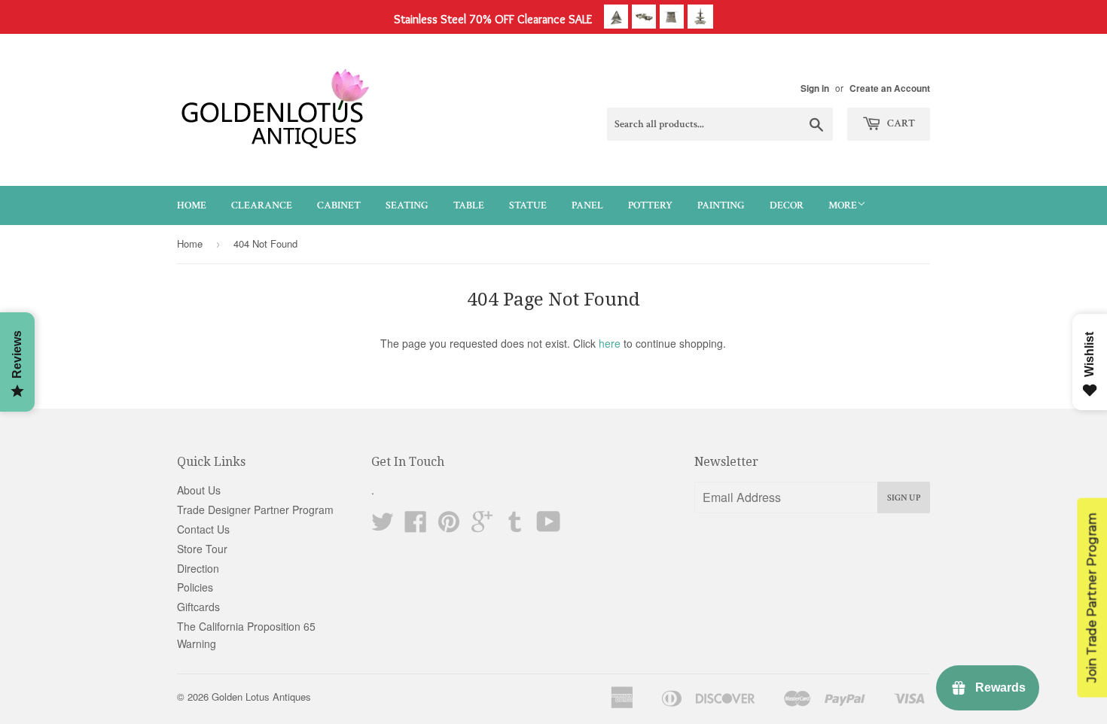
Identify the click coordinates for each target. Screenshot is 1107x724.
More (842, 205)
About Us (199, 489)
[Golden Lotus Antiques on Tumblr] (515, 526)
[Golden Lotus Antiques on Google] (482, 526)
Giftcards (198, 606)
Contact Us (203, 529)
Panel (587, 205)
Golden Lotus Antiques (261, 696)
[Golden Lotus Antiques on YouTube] (548, 526)
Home (191, 205)
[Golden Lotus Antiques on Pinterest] (449, 526)
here (610, 343)
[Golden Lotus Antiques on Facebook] (415, 526)
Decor (787, 205)
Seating (407, 205)
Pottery (650, 205)
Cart (900, 123)
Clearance (261, 205)
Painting (721, 205)
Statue (528, 205)
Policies (195, 587)
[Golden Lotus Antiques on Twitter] (382, 526)
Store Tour (202, 548)
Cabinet (339, 205)
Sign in (815, 88)
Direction (198, 568)
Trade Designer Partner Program (255, 509)
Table (468, 205)
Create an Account (889, 88)
